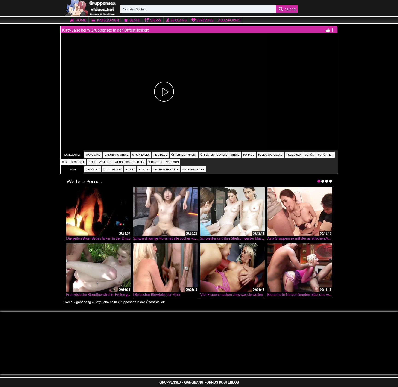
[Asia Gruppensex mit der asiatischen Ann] (299, 211)
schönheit (325, 154)
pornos (248, 154)
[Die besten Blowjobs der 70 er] (165, 267)
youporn (172, 162)
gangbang (93, 154)
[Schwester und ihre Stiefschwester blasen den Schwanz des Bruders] (232, 211)
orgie (235, 154)
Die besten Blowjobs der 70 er (156, 294)
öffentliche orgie (213, 154)
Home (68, 301)
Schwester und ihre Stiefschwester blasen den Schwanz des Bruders (253, 238)
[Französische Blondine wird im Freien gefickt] (98, 267)
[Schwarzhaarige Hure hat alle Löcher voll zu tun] (165, 211)
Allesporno (229, 20)
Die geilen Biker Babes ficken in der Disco (98, 238)
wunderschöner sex (129, 162)
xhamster (155, 162)
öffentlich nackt (183, 154)
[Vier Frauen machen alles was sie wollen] (232, 267)
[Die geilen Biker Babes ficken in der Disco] (98, 211)
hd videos (160, 154)
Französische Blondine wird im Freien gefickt (101, 294)
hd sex (130, 169)
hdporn (144, 169)
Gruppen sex (113, 169)
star (92, 162)
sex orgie (78, 162)
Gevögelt (93, 169)
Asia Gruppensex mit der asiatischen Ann (299, 238)
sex (64, 162)
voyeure (105, 162)
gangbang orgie (116, 154)
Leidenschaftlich (166, 169)
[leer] (91, 7)
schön (309, 154)
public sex (294, 154)
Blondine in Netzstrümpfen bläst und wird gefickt (306, 294)
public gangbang (270, 154)
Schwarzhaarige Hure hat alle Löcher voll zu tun (170, 238)
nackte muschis (193, 169)
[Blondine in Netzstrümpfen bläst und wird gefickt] (299, 267)
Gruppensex (140, 154)
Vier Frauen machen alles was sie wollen (231, 294)
